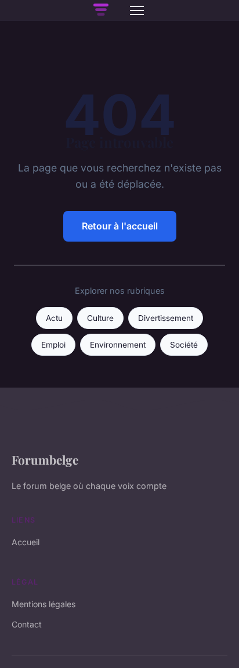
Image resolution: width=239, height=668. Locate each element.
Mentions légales (43, 604)
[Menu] (137, 10)
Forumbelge (45, 459)
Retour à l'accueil (120, 226)
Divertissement (165, 318)
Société (184, 344)
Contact (27, 624)
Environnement (118, 344)
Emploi (53, 344)
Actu (54, 318)
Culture (100, 318)
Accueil (25, 542)
